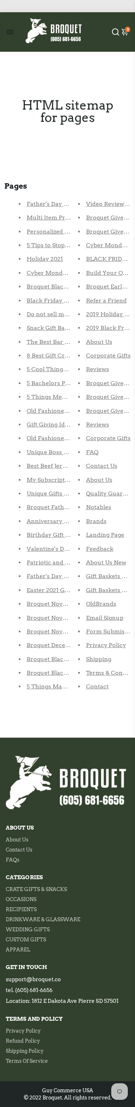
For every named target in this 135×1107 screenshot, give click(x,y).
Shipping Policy (25, 1051)
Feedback (99, 548)
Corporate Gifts (108, 355)
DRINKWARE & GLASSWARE (43, 919)
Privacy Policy (106, 645)
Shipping (98, 659)
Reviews (97, 369)
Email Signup (104, 617)
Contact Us (101, 465)
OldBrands (101, 603)
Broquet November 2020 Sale (68, 603)
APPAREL (18, 950)
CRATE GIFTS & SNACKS (36, 889)
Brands (96, 521)
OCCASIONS (21, 899)
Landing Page (105, 534)
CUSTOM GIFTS (26, 939)
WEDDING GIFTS (28, 929)
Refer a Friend (106, 300)
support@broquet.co (33, 979)
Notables (98, 507)
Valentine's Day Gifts (56, 548)
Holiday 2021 (45, 258)
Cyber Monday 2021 (55, 272)
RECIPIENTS (21, 909)
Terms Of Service (27, 1061)
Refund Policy (23, 1041)
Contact (97, 686)
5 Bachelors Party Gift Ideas (66, 383)
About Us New (106, 562)
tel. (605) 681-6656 (29, 990)
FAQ (92, 452)
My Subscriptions (52, 479)
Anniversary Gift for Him (63, 521)
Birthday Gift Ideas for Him (65, 534)
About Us (99, 341)
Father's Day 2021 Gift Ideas (66, 576)
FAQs (12, 860)
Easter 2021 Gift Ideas (57, 590)
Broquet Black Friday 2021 (64, 286)
